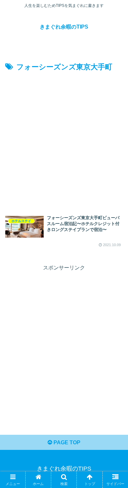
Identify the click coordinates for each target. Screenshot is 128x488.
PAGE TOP (66, 442)
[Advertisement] (64, 141)
